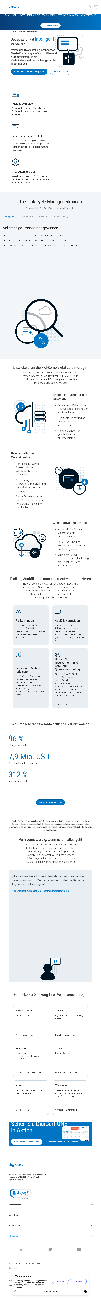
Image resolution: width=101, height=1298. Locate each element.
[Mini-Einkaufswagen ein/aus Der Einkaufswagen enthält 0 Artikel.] (95, 6)
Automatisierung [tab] (61, 216)
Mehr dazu (59, 704)
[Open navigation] (5, 6)
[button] (20, 1193)
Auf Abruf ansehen (50, 25)
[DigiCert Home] (14, 6)
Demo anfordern (60, 71)
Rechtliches (13, 1268)
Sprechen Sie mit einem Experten (29, 71)
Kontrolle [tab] (43, 216)
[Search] (89, 6)
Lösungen (13, 1236)
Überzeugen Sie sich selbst (26, 1141)
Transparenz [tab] (9, 216)
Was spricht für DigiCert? (50, 802)
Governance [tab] (27, 216)
